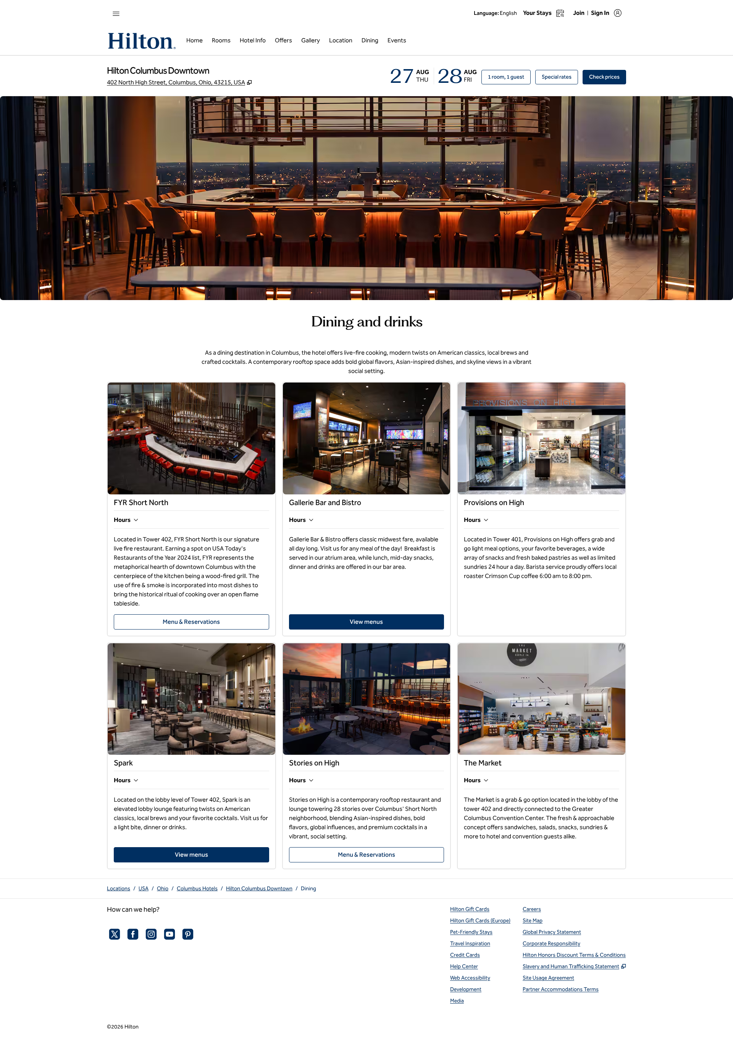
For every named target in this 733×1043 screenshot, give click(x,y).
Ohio (162, 888)
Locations (118, 888)
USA (144, 888)
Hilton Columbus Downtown (259, 888)
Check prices (607, 76)
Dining (308, 888)
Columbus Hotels (197, 888)
